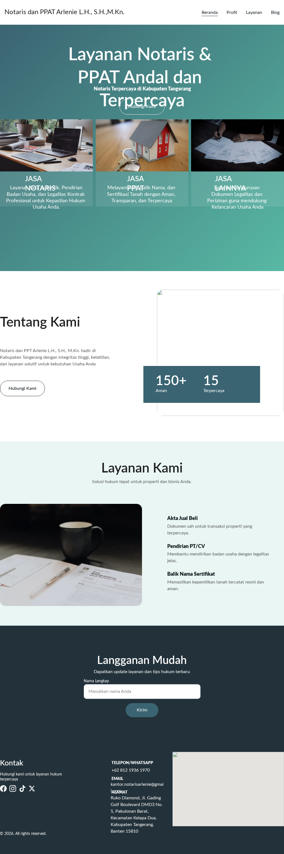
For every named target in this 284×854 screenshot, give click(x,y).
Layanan (254, 12)
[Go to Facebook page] (3, 788)
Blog (275, 12)
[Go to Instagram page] (12, 788)
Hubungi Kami (142, 106)
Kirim (142, 710)
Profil (232, 12)
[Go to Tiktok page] (22, 788)
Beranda (210, 12)
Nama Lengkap (96, 681)
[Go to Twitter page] (32, 788)
